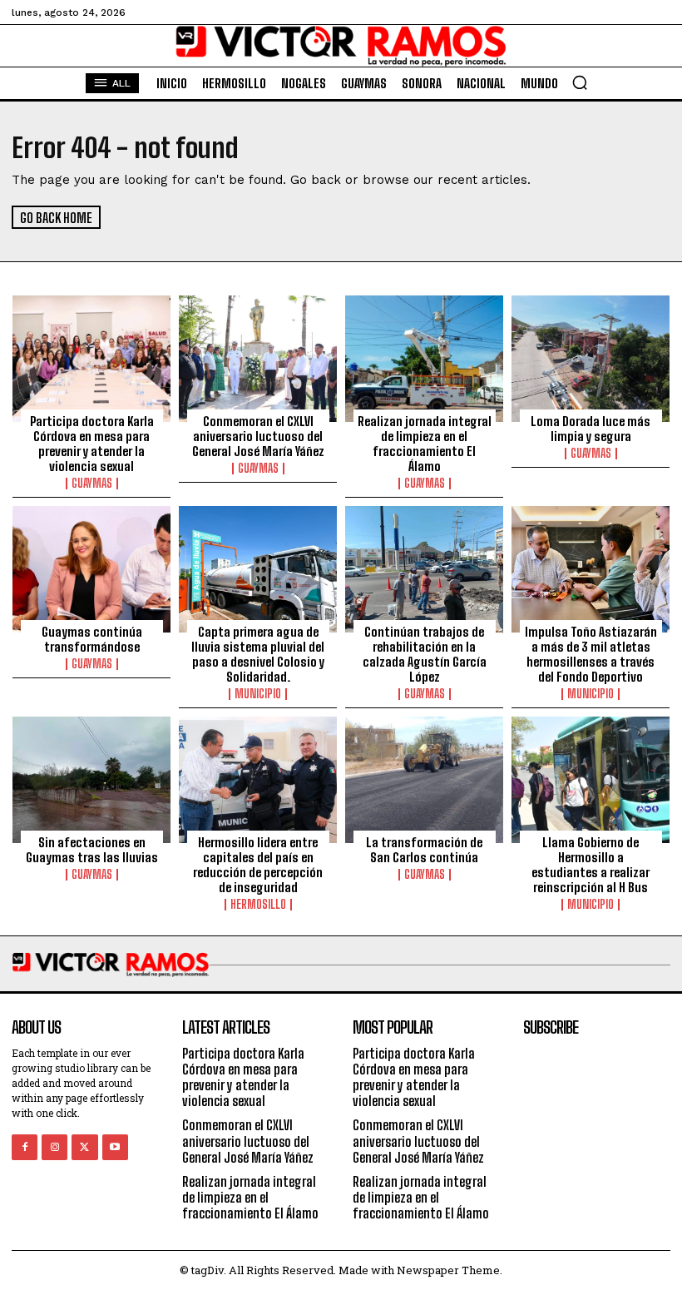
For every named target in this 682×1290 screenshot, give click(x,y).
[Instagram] (54, 1147)
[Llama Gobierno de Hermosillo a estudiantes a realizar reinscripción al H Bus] (591, 780)
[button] (579, 82)
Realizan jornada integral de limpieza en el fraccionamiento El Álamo (425, 444)
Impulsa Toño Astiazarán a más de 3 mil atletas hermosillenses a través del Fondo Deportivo (591, 654)
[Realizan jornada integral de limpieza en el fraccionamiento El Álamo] (424, 358)
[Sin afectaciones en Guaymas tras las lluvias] (91, 780)
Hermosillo (258, 904)
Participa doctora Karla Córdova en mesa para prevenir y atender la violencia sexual (92, 444)
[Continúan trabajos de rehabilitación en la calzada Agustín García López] (424, 569)
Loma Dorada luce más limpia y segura (590, 429)
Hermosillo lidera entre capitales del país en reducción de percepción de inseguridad (258, 865)
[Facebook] (24, 1147)
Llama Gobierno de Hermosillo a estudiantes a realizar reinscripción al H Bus (590, 865)
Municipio (258, 694)
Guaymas (92, 483)
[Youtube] (115, 1147)
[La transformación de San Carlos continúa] (424, 780)
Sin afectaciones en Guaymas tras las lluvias (92, 850)
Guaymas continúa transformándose (92, 639)
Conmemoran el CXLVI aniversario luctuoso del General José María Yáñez (258, 436)
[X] (84, 1147)
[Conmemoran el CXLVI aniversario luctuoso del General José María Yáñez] (258, 358)
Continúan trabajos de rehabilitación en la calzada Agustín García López (425, 654)
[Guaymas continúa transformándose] (91, 569)
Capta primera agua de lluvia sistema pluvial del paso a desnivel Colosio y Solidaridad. (257, 654)
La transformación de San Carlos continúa (424, 850)
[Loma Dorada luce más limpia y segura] (591, 358)
